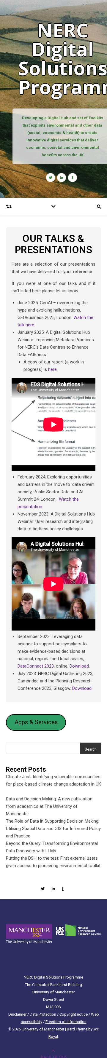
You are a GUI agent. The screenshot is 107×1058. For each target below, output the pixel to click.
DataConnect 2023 (36, 666)
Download (79, 666)
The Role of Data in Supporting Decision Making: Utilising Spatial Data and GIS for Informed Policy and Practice (53, 828)
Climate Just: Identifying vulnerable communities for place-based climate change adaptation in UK (53, 784)
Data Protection (43, 1014)
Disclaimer (17, 1014)
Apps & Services (36, 722)
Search (91, 749)
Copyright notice (73, 1014)
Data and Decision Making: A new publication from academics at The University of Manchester (49, 806)
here (52, 369)
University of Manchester (43, 1029)
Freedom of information (65, 1021)
